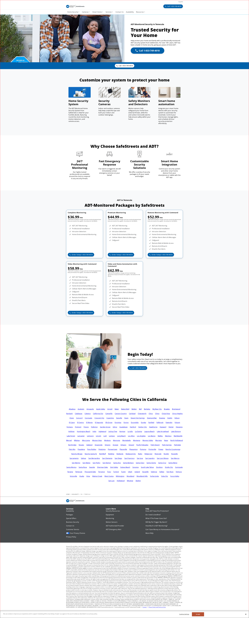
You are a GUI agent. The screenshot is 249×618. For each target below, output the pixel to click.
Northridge (72, 445)
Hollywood (121, 481)
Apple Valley (100, 409)
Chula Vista (166, 413)
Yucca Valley (174, 476)
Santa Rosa (83, 467)
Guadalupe (123, 427)
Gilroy (115, 427)
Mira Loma (86, 440)
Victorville (73, 476)
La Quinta (138, 431)
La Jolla (130, 431)
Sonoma (135, 467)
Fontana (70, 427)
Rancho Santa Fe (91, 454)
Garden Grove (105, 427)
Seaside (92, 467)
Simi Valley (114, 467)
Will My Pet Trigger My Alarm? (156, 522)
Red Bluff (102, 454)
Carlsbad (132, 413)
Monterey (136, 440)
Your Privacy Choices (77, 533)
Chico (151, 413)
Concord (79, 418)
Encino (126, 422)
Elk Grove (108, 422)
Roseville (174, 454)
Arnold (109, 409)
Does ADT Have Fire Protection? (157, 511)
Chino (157, 413)
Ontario (107, 445)
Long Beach (121, 436)
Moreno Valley (147, 440)
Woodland (130, 476)
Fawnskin (169, 422)
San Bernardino (94, 458)
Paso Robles (91, 449)
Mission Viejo (97, 440)
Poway (160, 449)
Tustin (123, 472)
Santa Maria (172, 463)
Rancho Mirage (76, 454)
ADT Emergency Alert (113, 529)
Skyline (138, 481)
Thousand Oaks (90, 472)
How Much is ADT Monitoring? (156, 526)
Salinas (83, 458)
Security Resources (113, 511)
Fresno (86, 427)
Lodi (105, 436)
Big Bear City (157, 409)
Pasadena (81, 449)
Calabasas (78, 413)
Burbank (69, 413)
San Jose (140, 458)
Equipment (110, 515)
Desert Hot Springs (138, 418)
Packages (69, 515)
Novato (81, 445)
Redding (111, 454)
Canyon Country (121, 413)
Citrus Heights (177, 413)
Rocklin (166, 454)
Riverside (158, 454)
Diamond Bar (152, 418)
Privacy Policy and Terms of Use (157, 607)
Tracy (109, 472)
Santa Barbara (128, 463)
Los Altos (131, 436)
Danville (119, 418)
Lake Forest (71, 436)
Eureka (143, 422)
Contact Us (70, 526)
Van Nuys (170, 472)
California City (98, 413)
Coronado (88, 418)
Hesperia (179, 427)
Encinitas (118, 422)
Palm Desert (155, 445)
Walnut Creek (97, 476)
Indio (94, 431)
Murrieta (158, 440)
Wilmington (120, 476)
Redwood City (131, 454)
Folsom (177, 422)
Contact (144, 607)
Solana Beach (125, 467)
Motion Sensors (111, 522)
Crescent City (99, 418)
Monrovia (116, 440)
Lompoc (112, 436)
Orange (115, 445)
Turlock (116, 472)
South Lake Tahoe (147, 467)
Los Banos (151, 436)
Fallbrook (160, 422)
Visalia (81, 476)
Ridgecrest (148, 454)
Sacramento (74, 458)
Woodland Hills (142, 476)
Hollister (71, 431)
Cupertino (110, 418)
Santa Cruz (162, 463)
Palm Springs (167, 445)
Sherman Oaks (102, 467)
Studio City (169, 467)
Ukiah (130, 472)
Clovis (72, 418)
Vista (88, 476)
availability (75, 494)
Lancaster (81, 436)
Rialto (140, 454)
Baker (117, 409)
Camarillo (108, 413)
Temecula (78, 472)
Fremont (78, 427)
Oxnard (131, 445)
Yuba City (164, 476)
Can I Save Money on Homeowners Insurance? (162, 529)
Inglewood (102, 431)
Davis (126, 418)
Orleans (123, 445)
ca (81, 494)
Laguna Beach (149, 431)
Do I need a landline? (153, 515)
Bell (140, 409)
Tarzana (70, 472)
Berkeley (147, 409)
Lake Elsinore (176, 431)
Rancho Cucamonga (173, 449)
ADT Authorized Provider (115, 526)
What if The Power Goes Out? (156, 518)
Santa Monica (71, 467)
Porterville (152, 449)
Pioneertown (112, 449)
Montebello (126, 440)
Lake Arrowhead (163, 431)
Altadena (72, 409)
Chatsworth (142, 413)
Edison (177, 418)
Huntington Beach (83, 431)
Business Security (72, 522)
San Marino (76, 463)
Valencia (154, 472)
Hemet (171, 427)
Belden (134, 409)
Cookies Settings (184, 614)
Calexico (88, 413)
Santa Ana (117, 463)
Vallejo (161, 472)
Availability (70, 511)
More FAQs (149, 533)
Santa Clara (140, 463)
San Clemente (107, 458)
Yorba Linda (154, 476)
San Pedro (96, 463)
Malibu (160, 436)
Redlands (120, 454)
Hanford (133, 427)
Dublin (169, 418)
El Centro (80, 422)
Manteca (168, 436)
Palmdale (177, 445)
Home (68, 494)
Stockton (159, 467)
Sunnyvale (179, 467)
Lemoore (90, 436)
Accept (198, 614)
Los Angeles (141, 436)
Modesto (107, 440)
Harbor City (142, 427)
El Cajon (72, 422)
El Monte (89, 422)
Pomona (143, 449)
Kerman (122, 431)
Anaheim (81, 409)
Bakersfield (125, 409)
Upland (137, 472)
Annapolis (90, 409)
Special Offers (71, 518)
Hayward (163, 427)
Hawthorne (153, 427)
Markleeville (178, 436)
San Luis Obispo (163, 458)
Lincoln (98, 436)
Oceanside (98, 445)
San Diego (118, 458)
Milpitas (77, 440)
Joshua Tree (113, 431)
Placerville (123, 449)
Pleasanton (133, 449)
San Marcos (175, 458)
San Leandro (150, 458)
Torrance (101, 472)
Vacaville (145, 472)
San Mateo (86, 463)
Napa (166, 440)
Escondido (135, 422)
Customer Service (72, 529)
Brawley (167, 409)
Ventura (179, 472)
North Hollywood (176, 440)
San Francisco (129, 458)
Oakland (89, 445)
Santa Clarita (151, 463)
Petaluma (102, 449)
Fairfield (151, 422)
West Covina (109, 476)
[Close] (246, 614)
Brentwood (176, 409)
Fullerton (94, 427)
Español (181, 2)
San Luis (111, 481)
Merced (69, 440)
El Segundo (99, 422)
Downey (162, 418)
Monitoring (110, 518)
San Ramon (107, 463)
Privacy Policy (71, 537)
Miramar (130, 481)
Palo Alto (72, 449)
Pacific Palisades (142, 445)
